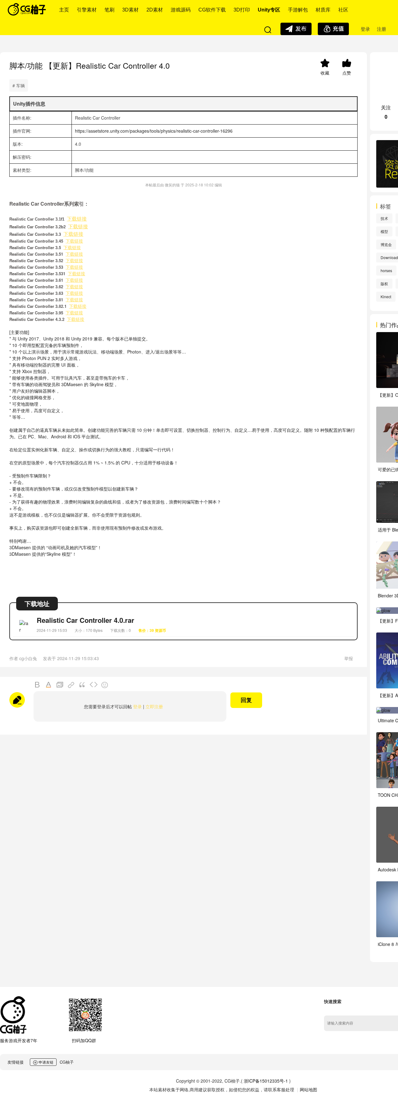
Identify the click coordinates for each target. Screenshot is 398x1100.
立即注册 (154, 706)
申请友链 (45, 1062)
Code (94, 685)
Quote (82, 685)
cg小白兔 (28, 658)
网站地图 (308, 1089)
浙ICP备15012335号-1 (266, 1081)
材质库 (323, 9)
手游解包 (298, 9)
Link (71, 685)
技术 (384, 218)
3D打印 (242, 9)
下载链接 (77, 218)
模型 (384, 231)
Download (389, 257)
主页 (64, 9)
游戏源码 (181, 9)
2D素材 (154, 9)
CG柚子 (67, 1062)
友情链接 (15, 1062)
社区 (343, 9)
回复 (246, 700)
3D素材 (130, 9)
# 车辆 (18, 85)
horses (386, 270)
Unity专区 (269, 9)
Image (60, 685)
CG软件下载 (212, 9)
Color (49, 685)
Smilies (105, 685)
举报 (348, 658)
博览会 (386, 244)
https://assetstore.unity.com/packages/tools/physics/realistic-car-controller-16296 (154, 131)
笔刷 (109, 9)
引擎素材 (87, 9)
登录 (365, 28)
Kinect (386, 296)
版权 (384, 283)
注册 (381, 28)
